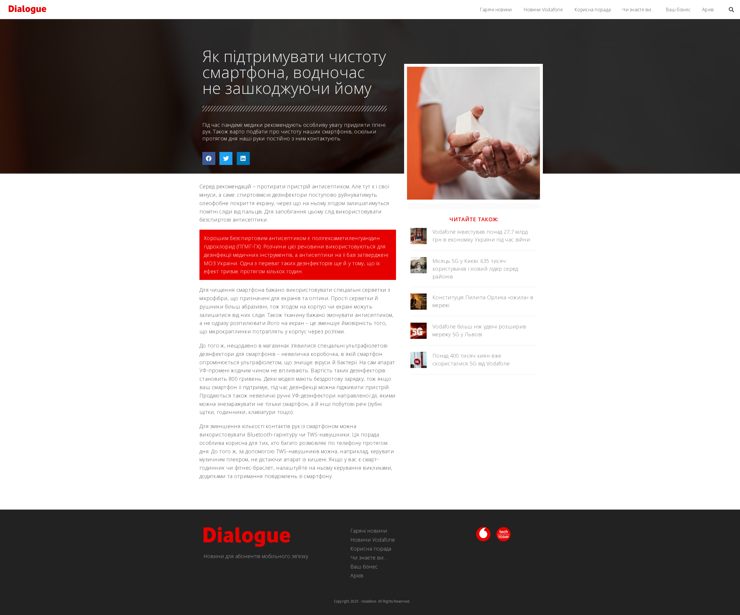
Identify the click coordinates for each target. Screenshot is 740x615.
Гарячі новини (496, 9)
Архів (708, 9)
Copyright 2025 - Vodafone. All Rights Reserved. (372, 601)
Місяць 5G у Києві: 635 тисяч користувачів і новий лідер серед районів (475, 268)
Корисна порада (592, 9)
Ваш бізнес (678, 9)
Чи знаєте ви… (638, 9)
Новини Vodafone (543, 9)
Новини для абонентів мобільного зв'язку (256, 556)
